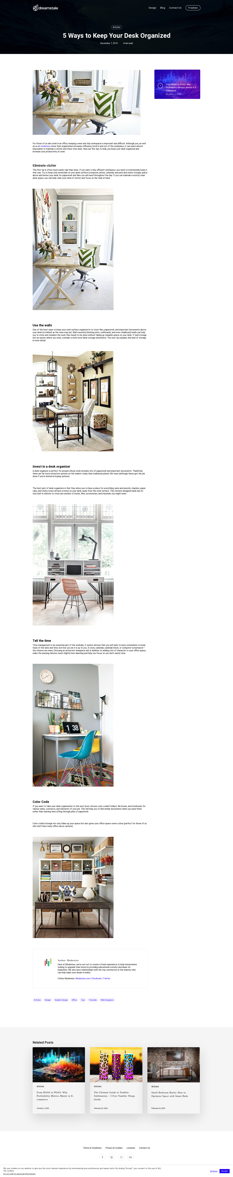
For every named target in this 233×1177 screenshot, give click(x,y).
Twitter (106, 978)
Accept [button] (224, 1171)
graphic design (61, 1000)
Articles (116, 27)
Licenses (131, 1148)
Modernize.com (83, 978)
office (74, 1000)
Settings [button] (213, 1171)
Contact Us (144, 1148)
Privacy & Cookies (114, 1148)
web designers (107, 1000)
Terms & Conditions (92, 1148)
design (48, 1000)
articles (37, 1000)
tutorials (93, 1000)
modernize (45, 146)
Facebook (96, 978)
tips (83, 1000)
